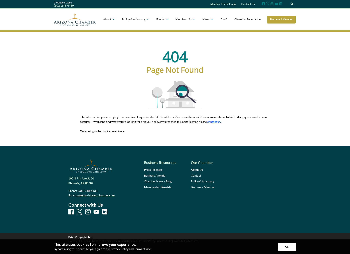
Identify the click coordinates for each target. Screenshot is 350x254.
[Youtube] (276, 4)
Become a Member (203, 187)
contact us (213, 121)
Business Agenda (154, 175)
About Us (197, 169)
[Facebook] (263, 4)
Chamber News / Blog (158, 181)
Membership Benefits (157, 187)
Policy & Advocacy (202, 181)
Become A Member (281, 19)
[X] (267, 4)
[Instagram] (272, 4)
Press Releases (153, 169)
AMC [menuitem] (224, 19)
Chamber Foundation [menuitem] (247, 19)
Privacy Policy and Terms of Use (131, 249)
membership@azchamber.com (96, 195)
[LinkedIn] (280, 4)
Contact (196, 175)
